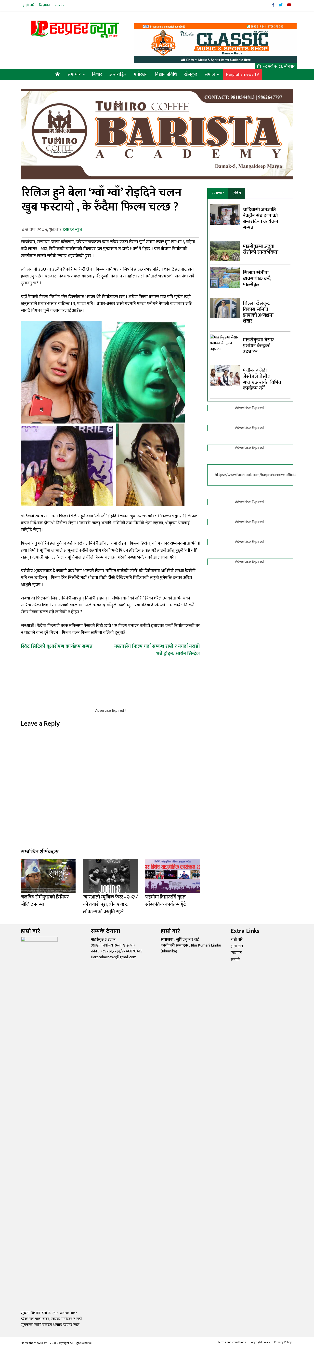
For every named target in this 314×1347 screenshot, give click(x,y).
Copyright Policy (259, 1342)
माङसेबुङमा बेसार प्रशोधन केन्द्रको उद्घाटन (258, 346)
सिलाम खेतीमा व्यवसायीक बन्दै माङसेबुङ (257, 279)
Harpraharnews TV (242, 75)
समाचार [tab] (217, 193)
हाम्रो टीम (237, 946)
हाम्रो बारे (29, 5)
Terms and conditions (232, 1342)
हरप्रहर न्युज (72, 229)
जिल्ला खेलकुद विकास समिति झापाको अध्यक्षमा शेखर (258, 312)
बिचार (97, 74)
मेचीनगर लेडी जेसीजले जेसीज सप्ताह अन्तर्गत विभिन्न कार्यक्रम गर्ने (262, 379)
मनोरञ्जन (140, 74)
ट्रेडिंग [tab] (237, 193)
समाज (210, 74)
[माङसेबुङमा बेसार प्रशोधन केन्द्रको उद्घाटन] (225, 518)
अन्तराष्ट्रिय (117, 74)
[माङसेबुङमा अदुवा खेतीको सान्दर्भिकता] (225, 251)
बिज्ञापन (44, 5)
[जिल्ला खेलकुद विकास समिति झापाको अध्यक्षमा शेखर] (225, 308)
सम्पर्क (59, 5)
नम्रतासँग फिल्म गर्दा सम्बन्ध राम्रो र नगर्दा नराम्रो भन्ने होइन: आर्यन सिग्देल (157, 650)
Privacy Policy (283, 1342)
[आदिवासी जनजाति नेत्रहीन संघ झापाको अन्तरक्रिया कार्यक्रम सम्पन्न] (225, 214)
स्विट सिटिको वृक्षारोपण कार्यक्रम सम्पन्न (56, 646)
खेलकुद (190, 74)
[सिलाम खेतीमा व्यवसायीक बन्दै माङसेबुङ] (225, 277)
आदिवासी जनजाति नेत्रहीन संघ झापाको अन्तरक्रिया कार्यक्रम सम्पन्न (260, 219)
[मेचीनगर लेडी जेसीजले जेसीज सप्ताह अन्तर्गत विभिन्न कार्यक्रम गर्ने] (225, 375)
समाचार (74, 74)
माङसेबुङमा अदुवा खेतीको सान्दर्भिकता (260, 249)
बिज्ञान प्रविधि (166, 74)
